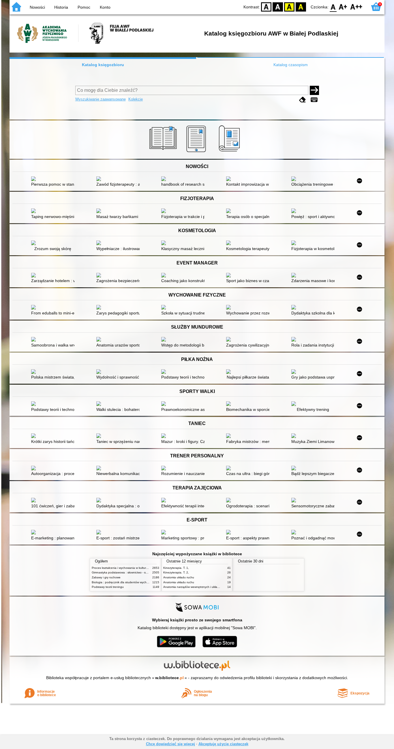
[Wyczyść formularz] (302, 99)
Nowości (37, 7)
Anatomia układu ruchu (178, 577)
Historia (61, 7)
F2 (356, 6)
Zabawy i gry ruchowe (106, 577)
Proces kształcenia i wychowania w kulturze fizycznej (126, 567)
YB (289, 6)
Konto (105, 7)
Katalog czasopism (290, 64)
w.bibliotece (169, 677)
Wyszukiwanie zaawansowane (100, 99)
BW (278, 6)
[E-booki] (197, 152)
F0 (333, 6)
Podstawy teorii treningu (108, 586)
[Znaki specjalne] (314, 99)
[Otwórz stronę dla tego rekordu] (54, 179)
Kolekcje (135, 99)
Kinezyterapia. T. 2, (176, 572)
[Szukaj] (314, 90)
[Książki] (164, 152)
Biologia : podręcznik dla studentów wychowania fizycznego (131, 582)
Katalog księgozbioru (103, 64)
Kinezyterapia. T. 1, (176, 567)
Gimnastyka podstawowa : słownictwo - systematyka (126, 572)
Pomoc (84, 7)
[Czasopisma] (230, 152)
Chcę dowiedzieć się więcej (170, 744)
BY (301, 6)
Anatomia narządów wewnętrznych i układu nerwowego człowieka (206, 586)
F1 (343, 6)
